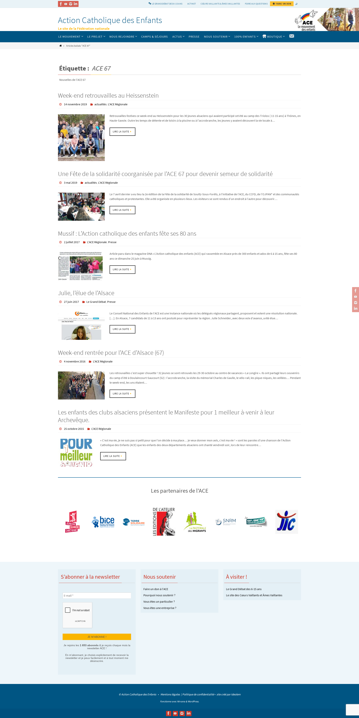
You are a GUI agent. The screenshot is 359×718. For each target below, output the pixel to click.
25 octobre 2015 (74, 429)
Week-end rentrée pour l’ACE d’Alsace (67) (111, 352)
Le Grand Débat (96, 302)
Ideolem (235, 694)
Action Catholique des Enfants (110, 20)
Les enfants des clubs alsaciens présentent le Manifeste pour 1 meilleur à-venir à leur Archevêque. (166, 416)
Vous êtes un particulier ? (159, 601)
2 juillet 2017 (72, 242)
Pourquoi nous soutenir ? (159, 595)
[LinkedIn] (76, 4)
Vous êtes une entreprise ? (159, 608)
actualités (100, 104)
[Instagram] (71, 4)
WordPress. (193, 701)
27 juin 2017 (71, 302)
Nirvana (181, 701)
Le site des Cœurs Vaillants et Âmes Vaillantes (254, 595)
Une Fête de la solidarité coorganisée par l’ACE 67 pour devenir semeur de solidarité (165, 174)
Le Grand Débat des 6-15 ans (244, 589)
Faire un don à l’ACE (155, 589)
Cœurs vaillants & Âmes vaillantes (220, 3)
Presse (112, 242)
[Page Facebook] (61, 4)
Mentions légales (170, 694)
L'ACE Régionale (118, 104)
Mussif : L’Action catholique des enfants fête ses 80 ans (127, 233)
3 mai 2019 (70, 182)
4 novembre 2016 (74, 361)
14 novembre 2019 (75, 104)
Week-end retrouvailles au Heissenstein (108, 95)
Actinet (191, 3)
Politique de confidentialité (198, 694)
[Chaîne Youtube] (66, 4)
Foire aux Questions (256, 3)
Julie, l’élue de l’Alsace (86, 293)
